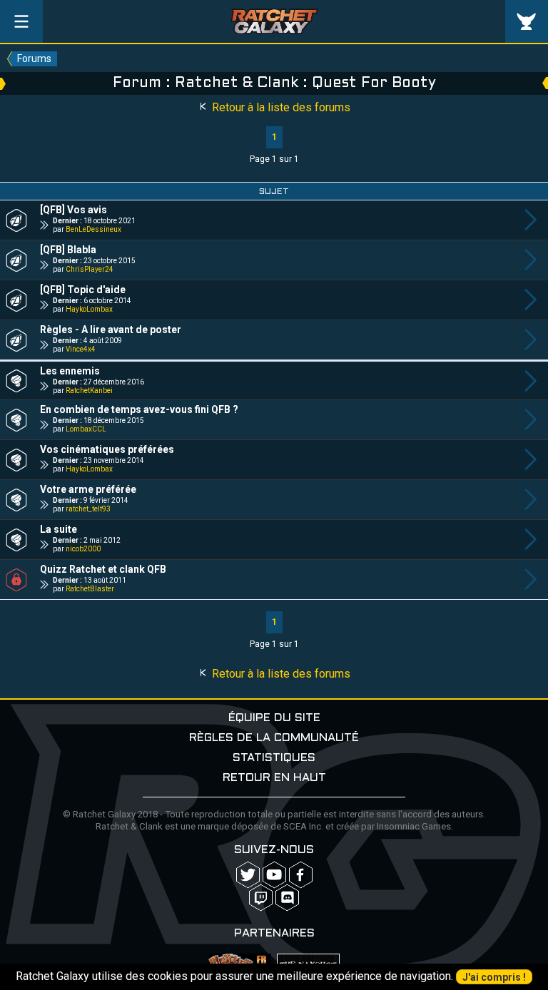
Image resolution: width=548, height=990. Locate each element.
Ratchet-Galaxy (274, 21)
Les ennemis (70, 371)
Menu (21, 21)
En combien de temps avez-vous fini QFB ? (139, 409)
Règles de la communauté (274, 738)
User (526, 21)
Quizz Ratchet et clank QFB (103, 569)
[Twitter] (248, 875)
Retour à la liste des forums (279, 107)
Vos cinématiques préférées (107, 449)
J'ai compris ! (494, 977)
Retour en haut (274, 777)
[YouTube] (274, 875)
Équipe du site (274, 718)
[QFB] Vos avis (73, 209)
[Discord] (287, 897)
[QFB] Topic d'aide (83, 289)
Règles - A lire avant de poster (110, 329)
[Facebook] (301, 875)
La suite (58, 529)
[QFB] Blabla (68, 249)
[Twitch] (261, 897)
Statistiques (274, 757)
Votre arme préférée (88, 489)
